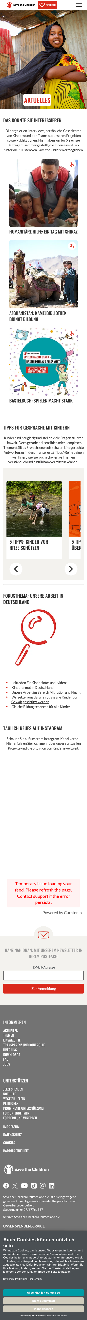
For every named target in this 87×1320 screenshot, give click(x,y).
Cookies (9, 1142)
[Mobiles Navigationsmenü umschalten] (79, 5)
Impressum (11, 1126)
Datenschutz (12, 1134)
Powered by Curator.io (62, 912)
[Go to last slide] (16, 569)
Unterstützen (15, 1080)
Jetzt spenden (13, 1089)
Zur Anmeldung (43, 988)
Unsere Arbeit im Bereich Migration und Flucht (46, 692)
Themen (8, 1035)
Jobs (6, 1064)
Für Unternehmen (16, 1113)
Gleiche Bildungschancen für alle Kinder (41, 707)
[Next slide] (71, 569)
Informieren (14, 1022)
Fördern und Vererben (20, 1118)
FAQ (5, 1059)
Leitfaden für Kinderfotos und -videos (39, 683)
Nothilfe (9, 1094)
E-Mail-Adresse (44, 967)
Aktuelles (10, 1030)
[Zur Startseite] (21, 5)
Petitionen (10, 1103)
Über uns (10, 1049)
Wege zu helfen (14, 1098)
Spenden (51, 5)
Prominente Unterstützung (23, 1108)
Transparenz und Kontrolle (24, 1045)
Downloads (11, 1054)
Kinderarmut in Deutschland (33, 687)
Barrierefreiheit (16, 1150)
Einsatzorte (11, 1040)
